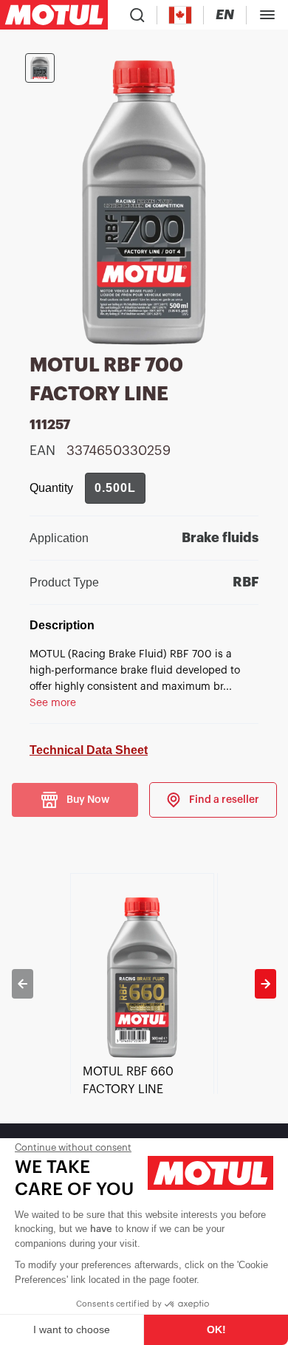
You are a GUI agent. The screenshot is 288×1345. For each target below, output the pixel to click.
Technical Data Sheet (89, 750)
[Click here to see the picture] (40, 68)
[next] (265, 984)
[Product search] (137, 14)
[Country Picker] (180, 15)
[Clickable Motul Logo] (54, 15)
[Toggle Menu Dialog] (267, 15)
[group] (115, 488)
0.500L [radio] (115, 488)
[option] (143, 983)
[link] (213, 800)
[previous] (22, 984)
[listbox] (143, 983)
